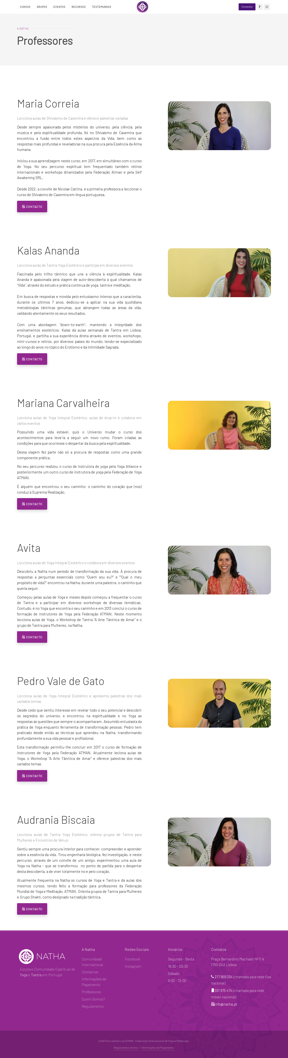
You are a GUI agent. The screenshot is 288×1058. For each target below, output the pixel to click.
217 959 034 (223, 977)
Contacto (33, 206)
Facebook (132, 959)
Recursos (79, 6)
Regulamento (93, 1006)
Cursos (25, 6)
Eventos (59, 6)
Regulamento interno (126, 1047)
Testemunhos (101, 6)
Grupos (42, 6)
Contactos (90, 972)
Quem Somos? (93, 999)
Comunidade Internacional (92, 962)
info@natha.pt (226, 1004)
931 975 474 (223, 990)
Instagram (133, 966)
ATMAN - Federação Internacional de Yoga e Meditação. (157, 1041)
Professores (91, 992)
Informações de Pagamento (94, 982)
